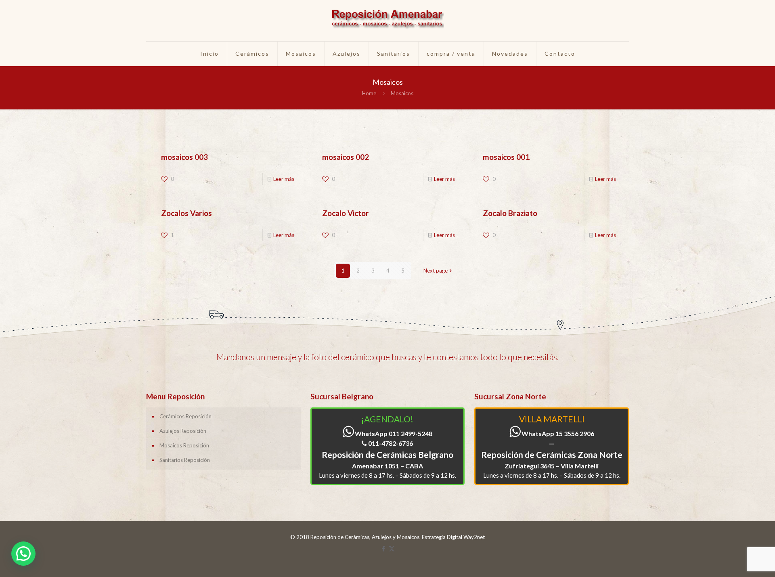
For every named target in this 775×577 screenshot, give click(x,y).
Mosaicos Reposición (184, 445)
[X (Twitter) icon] (392, 548)
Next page (435, 270)
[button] (23, 553)
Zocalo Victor (345, 213)
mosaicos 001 (506, 157)
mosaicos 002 (345, 157)
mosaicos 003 (184, 157)
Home (369, 93)
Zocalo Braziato (510, 213)
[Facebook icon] (383, 548)
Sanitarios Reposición (184, 460)
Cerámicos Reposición (185, 416)
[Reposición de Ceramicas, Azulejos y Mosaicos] (387, 20)
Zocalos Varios (186, 213)
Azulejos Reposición (182, 431)
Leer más (283, 179)
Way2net (474, 537)
